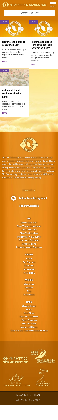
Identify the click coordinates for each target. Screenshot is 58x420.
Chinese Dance (29, 306)
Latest (29, 258)
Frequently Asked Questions (29, 247)
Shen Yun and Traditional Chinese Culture (29, 330)
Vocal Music (29, 313)
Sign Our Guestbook (29, 205)
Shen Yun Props (29, 323)
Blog (29, 291)
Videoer (29, 254)
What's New (29, 284)
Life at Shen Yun (29, 229)
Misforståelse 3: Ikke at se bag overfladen (13, 43)
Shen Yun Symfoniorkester (29, 226)
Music (29, 309)
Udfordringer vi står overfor (29, 236)
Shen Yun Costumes (29, 316)
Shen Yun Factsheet (29, 233)
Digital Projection (29, 320)
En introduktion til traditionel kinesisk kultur (11, 93)
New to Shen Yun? (29, 222)
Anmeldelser (29, 269)
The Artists (29, 265)
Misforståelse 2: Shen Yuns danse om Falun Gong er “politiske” (41, 45)
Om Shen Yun (29, 262)
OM (29, 218)
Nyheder (29, 279)
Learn (29, 301)
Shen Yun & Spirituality (29, 240)
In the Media (29, 272)
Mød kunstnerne (29, 243)
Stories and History (29, 327)
